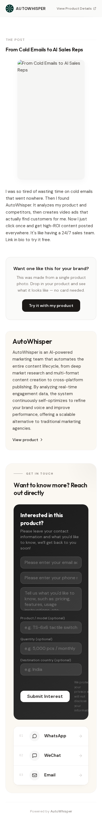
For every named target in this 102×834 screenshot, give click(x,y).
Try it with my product (51, 305)
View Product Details (74, 8)
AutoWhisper (61, 811)
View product (25, 439)
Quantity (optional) (36, 639)
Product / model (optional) (42, 618)
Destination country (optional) (45, 660)
